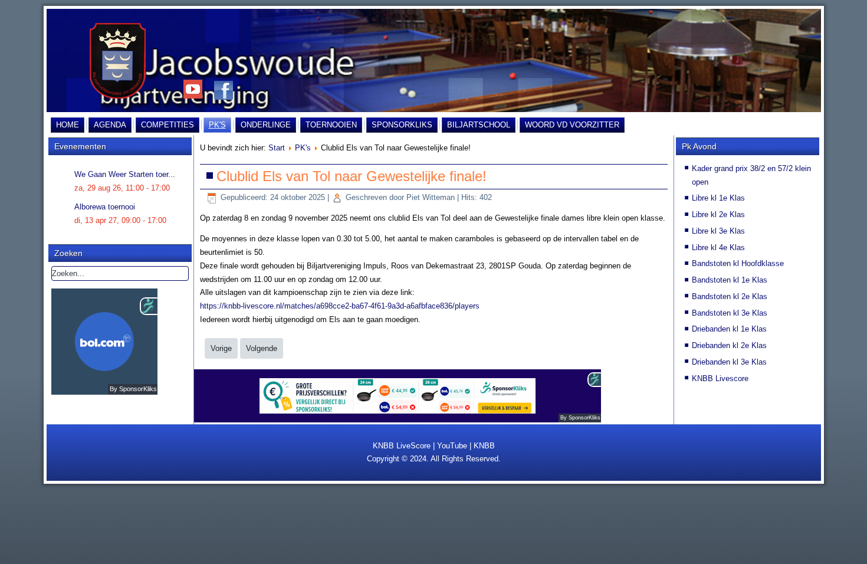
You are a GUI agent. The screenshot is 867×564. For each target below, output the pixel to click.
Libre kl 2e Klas (718, 214)
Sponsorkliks (402, 124)
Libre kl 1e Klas (718, 198)
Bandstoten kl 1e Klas (729, 280)
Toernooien (331, 124)
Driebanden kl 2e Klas (729, 345)
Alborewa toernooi (104, 206)
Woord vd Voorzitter (572, 124)
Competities (167, 124)
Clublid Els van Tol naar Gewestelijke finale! (351, 176)
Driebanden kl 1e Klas (729, 328)
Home (67, 124)
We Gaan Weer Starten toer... (124, 174)
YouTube (452, 445)
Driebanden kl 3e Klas (729, 362)
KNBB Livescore (720, 378)
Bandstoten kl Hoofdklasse (738, 263)
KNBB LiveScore (402, 445)
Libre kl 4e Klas (718, 247)
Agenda (110, 124)
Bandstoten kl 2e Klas (729, 296)
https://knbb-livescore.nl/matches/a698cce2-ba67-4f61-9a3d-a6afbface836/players (340, 305)
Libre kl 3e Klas (718, 231)
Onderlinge (266, 124)
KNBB (484, 445)
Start (276, 147)
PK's (217, 124)
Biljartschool (478, 124)
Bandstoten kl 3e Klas (729, 313)
